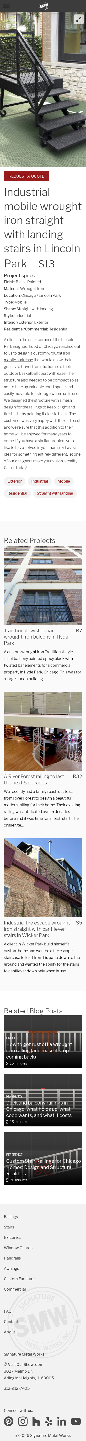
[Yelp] (49, 1421)
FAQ (7, 1311)
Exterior (14, 481)
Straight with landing (55, 493)
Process (13, 1038)
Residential (17, 493)
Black (21, 282)
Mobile (64, 481)
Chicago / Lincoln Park (41, 295)
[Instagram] (23, 1421)
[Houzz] (36, 1421)
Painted (34, 282)
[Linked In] (61, 1421)
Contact (11, 1321)
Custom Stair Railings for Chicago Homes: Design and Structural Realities (43, 1167)
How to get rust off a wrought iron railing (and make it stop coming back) (39, 1050)
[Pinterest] (8, 1421)
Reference (14, 1096)
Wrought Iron (32, 288)
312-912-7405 (17, 1388)
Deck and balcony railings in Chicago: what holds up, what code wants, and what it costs (39, 1109)
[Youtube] (76, 1421)
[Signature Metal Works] (43, 6)
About (9, 1332)
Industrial (39, 481)
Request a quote (26, 176)
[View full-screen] (79, 19)
